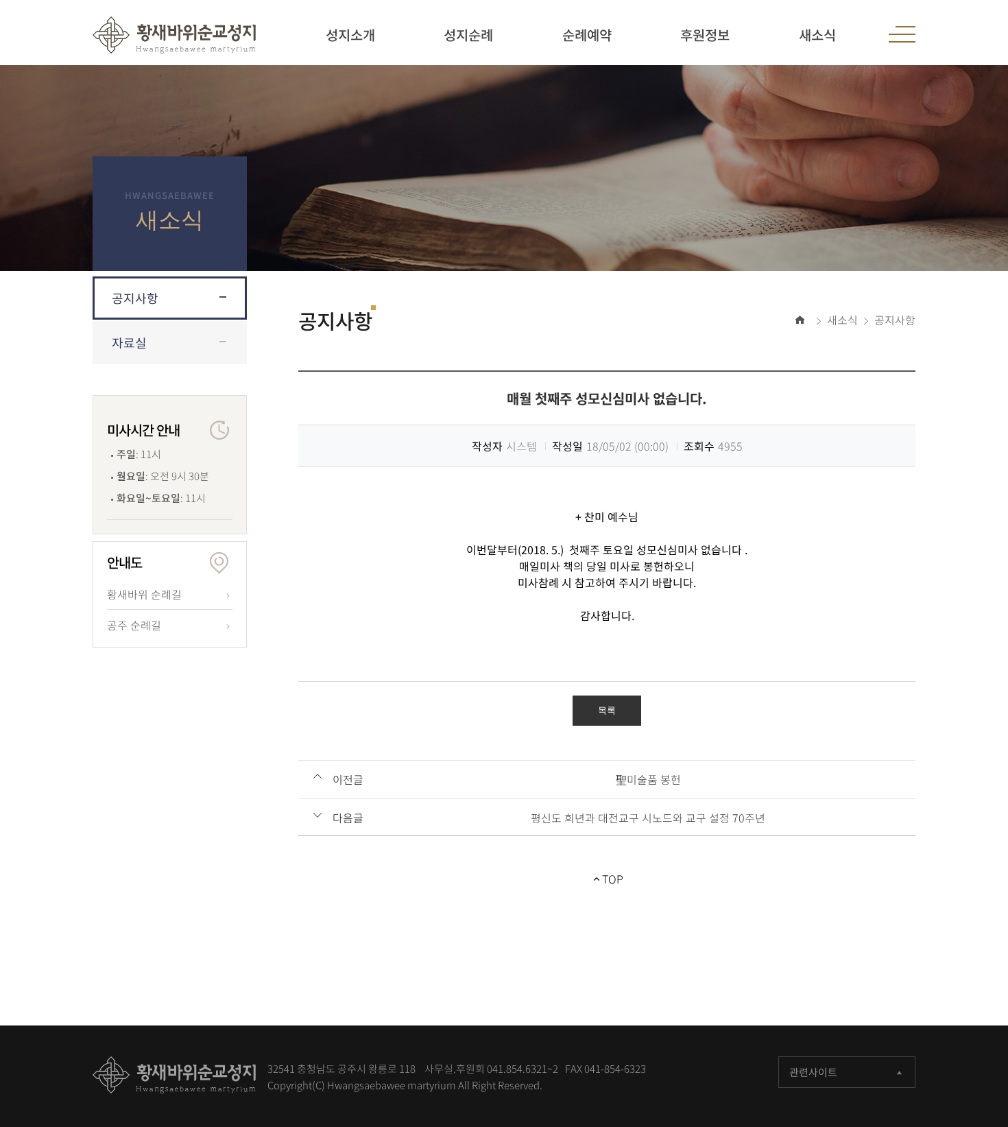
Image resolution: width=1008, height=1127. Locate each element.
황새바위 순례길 (144, 594)
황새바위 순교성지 (174, 35)
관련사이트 (813, 1072)
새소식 (842, 319)
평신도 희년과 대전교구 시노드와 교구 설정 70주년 (648, 817)
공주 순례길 (134, 625)
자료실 (129, 342)
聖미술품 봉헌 (648, 779)
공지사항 (135, 298)
